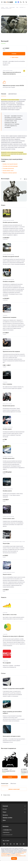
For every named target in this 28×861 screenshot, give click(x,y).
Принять (14, 858)
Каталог (5, 809)
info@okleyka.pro (6, 832)
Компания (5, 806)
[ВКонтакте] (4, 844)
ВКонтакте (13, 783)
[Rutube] (7, 844)
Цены (4, 820)
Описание (3, 94)
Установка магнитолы (8, 168)
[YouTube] (17, 844)
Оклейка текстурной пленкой (10, 164)
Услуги (4, 812)
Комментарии (4, 783)
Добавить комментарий (14, 789)
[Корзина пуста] (26, 2)
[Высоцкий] (14, 24)
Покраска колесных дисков (10, 172)
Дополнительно (12, 94)
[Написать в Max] (18, 2)
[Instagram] (10, 844)
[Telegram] (14, 844)
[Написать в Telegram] (16, 2)
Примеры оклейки (7, 817)
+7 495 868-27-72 (7, 830)
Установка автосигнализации (10, 166)
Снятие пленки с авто (8, 170)
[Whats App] (20, 844)
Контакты (5, 815)
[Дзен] (23, 844)
